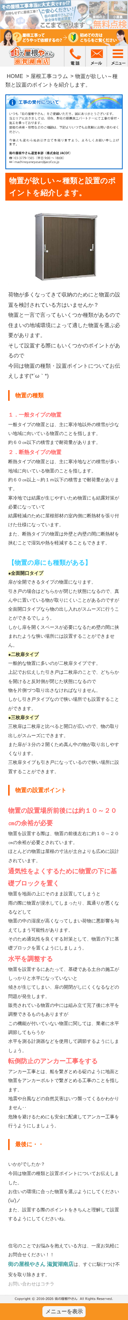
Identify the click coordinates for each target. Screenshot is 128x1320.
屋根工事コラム (49, 76)
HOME (15, 76)
